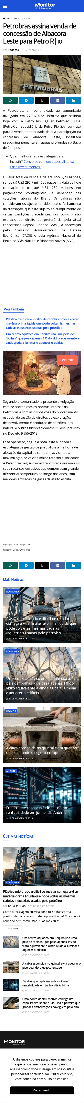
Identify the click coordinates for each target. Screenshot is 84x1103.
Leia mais (14, 927)
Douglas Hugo (17, 906)
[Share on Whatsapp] (10, 100)
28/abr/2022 (33, 50)
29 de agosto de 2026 (20, 638)
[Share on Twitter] (42, 100)
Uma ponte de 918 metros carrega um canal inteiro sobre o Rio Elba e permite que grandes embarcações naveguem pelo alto (51, 1003)
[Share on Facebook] (57, 100)
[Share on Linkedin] (73, 100)
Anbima (10, 771)
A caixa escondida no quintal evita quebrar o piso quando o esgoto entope (42, 750)
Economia (12, 591)
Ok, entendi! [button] (42, 1090)
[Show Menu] (5, 6)
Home (6, 18)
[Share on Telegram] (26, 100)
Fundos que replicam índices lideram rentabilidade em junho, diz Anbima (37, 810)
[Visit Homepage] (45, 6)
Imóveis (11, 711)
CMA (28, 18)
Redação (13, 50)
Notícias (18, 18)
